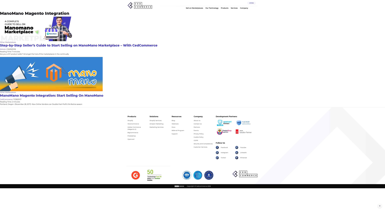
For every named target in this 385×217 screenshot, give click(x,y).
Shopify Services (156, 120)
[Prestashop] (225, 131)
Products (224, 8)
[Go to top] (379, 205)
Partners (197, 127)
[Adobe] (244, 131)
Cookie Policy (198, 137)
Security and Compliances (203, 144)
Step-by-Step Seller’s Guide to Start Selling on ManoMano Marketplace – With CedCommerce (79, 45)
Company (244, 8)
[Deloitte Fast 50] (154, 175)
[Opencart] (225, 123)
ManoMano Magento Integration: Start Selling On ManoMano (51, 95)
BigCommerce (133, 133)
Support (175, 134)
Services (234, 8)
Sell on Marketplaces (194, 8)
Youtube (243, 147)
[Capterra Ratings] (136, 175)
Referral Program (178, 130)
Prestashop (132, 136)
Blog (173, 120)
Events (196, 130)
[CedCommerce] (140, 5)
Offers (251, 3)
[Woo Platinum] (244, 123)
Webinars (175, 124)
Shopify (130, 120)
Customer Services (200, 147)
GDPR (196, 140)
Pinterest (243, 158)
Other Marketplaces (8, 42)
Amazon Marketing (156, 124)
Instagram (224, 153)
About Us (197, 120)
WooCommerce (133, 124)
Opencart (131, 139)
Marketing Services (157, 127)
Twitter (223, 158)
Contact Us (198, 124)
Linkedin (243, 153)
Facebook (224, 147)
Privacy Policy (199, 134)
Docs (173, 127)
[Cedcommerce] (244, 174)
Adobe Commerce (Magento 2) (134, 128)
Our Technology (211, 8)
